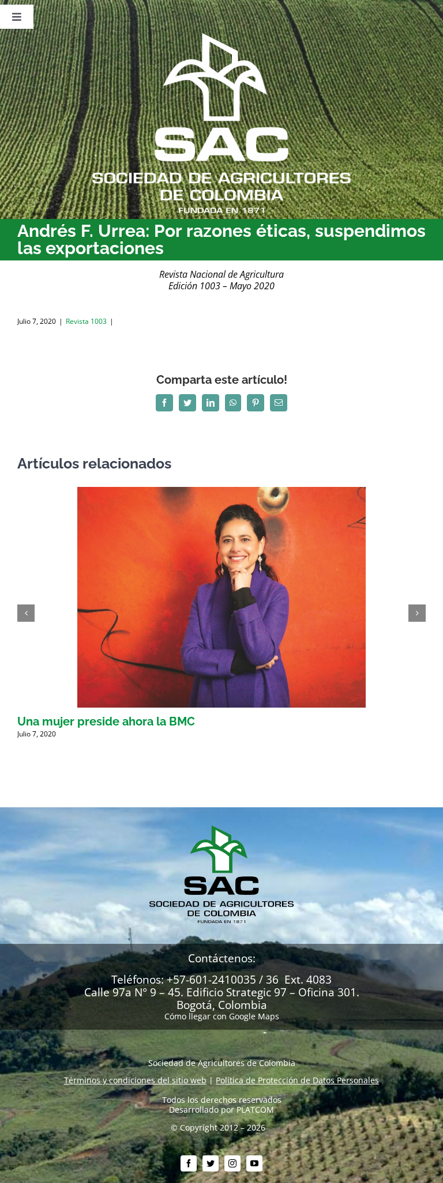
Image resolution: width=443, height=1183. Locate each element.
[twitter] (210, 1163)
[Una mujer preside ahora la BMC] (221, 492)
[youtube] (254, 1163)
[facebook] (189, 1163)
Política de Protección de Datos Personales (297, 1080)
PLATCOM (255, 1109)
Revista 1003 (86, 321)
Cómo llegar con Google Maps (221, 1016)
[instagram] (232, 1163)
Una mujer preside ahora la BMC (106, 721)
